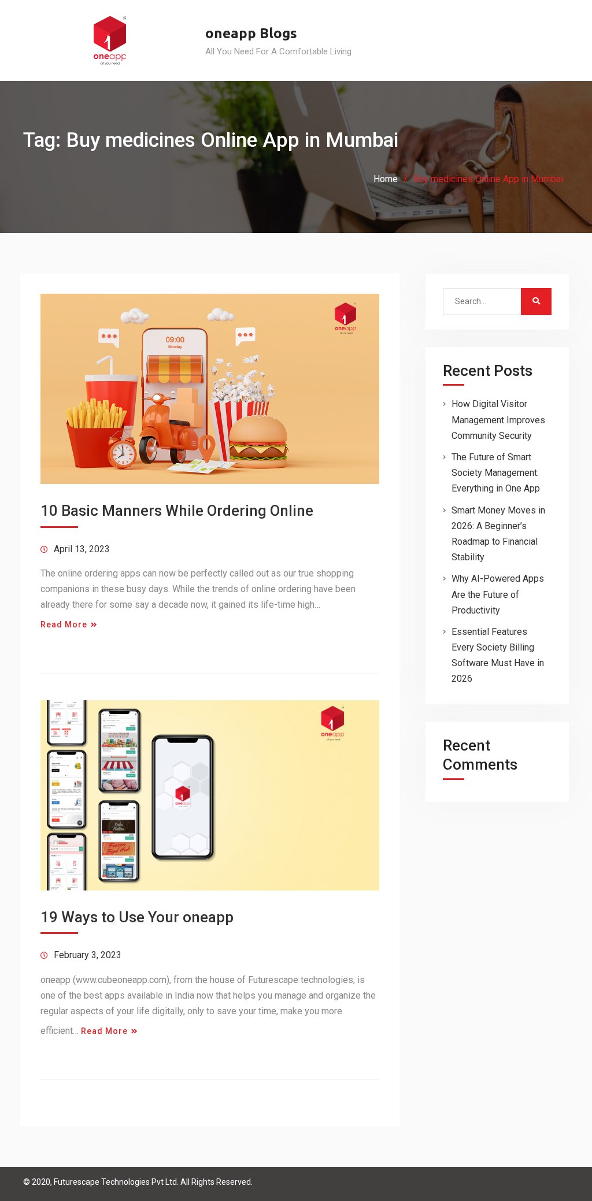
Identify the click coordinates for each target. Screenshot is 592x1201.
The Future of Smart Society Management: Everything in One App (496, 473)
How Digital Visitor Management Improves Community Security (498, 419)
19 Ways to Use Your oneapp (137, 917)
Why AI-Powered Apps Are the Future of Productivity (498, 594)
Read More (63, 624)
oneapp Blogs (251, 33)
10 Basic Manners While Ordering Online (176, 510)
